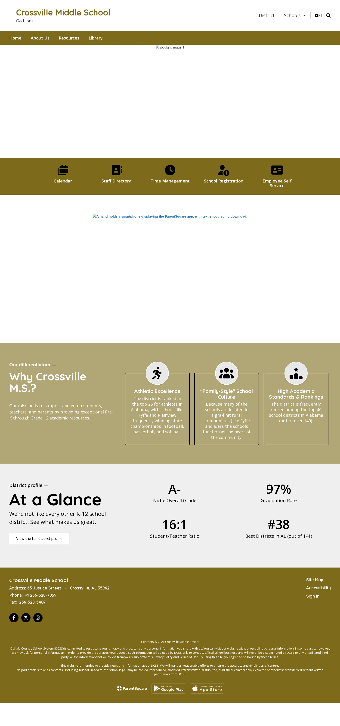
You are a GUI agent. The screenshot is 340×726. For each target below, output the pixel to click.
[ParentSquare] (132, 688)
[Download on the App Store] (207, 688)
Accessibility (318, 587)
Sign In (312, 596)
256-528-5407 (32, 602)
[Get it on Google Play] (168, 688)
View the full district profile (39, 538)
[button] (295, 15)
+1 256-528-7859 (40, 595)
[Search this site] (328, 15)
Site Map (314, 579)
